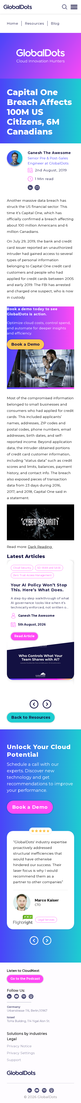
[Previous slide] (34, 704)
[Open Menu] (74, 7)
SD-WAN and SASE (49, 567)
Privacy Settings (21, 1053)
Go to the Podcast (25, 978)
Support (14, 1060)
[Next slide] (47, 704)
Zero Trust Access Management (32, 575)
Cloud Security (22, 567)
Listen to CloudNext (23, 971)
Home (12, 23)
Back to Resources (30, 717)
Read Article (24, 636)
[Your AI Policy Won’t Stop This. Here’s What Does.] (40, 663)
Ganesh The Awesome (49, 153)
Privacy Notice (19, 1046)
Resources (34, 23)
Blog (55, 23)
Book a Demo (25, 344)
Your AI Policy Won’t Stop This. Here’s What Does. (39, 587)
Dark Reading (40, 547)
